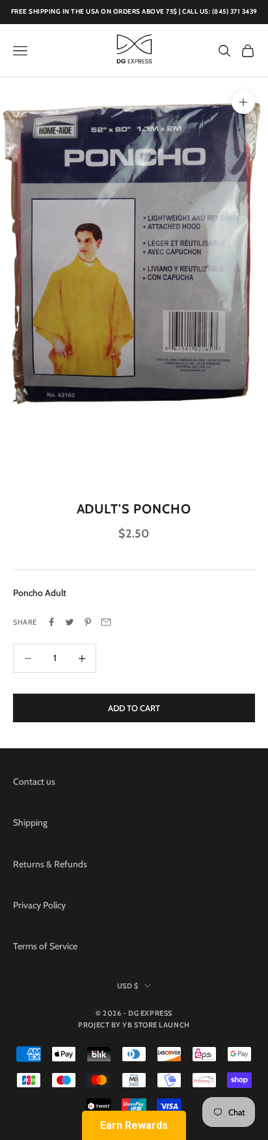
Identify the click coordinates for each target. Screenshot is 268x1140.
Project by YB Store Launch (133, 1024)
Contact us (34, 781)
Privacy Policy (39, 905)
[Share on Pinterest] (88, 622)
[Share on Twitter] (69, 622)
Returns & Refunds (50, 864)
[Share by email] (106, 622)
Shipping (30, 822)
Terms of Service (45, 946)
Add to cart (134, 708)
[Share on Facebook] (51, 622)
